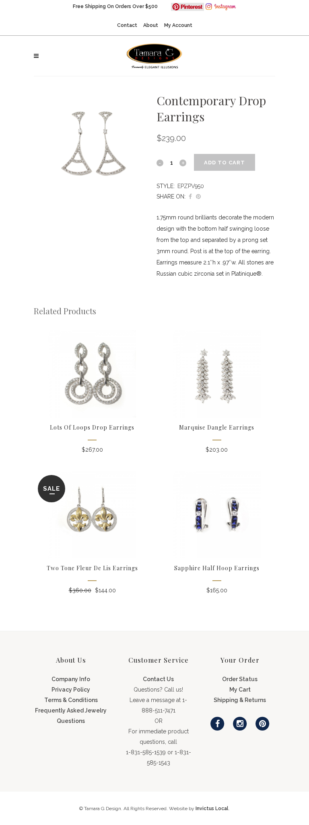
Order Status (240, 679)
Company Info (71, 679)
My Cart (240, 689)
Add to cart (224, 163)
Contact (127, 25)
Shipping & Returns (240, 700)
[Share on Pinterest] (198, 196)
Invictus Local (212, 808)
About (150, 25)
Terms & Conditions (71, 700)
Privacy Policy (71, 689)
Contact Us (158, 679)
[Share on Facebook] (190, 196)
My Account (178, 25)
